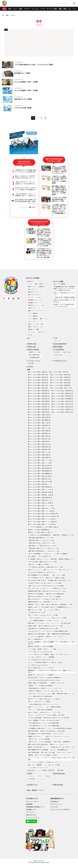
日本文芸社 (31, 363)
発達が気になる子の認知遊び (36, 594)
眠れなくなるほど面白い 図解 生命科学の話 (40, 465)
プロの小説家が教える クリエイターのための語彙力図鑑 (43, 726)
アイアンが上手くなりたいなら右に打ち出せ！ (41, 652)
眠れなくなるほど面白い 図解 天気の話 (62, 404)
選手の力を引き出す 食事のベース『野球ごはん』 (64, 301)
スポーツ (30, 281)
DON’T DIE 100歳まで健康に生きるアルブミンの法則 (42, 562)
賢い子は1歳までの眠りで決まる (37, 580)
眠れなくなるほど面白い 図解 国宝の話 (38, 396)
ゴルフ (15, 9)
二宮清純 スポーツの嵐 (34, 352)
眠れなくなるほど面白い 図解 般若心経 (38, 407)
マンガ (43, 9)
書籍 (60, 9)
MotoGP (30, 335)
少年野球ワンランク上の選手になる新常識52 (40, 685)
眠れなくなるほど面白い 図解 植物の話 (38, 399)
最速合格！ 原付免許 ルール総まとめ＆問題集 (40, 646)
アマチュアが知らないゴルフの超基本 (38, 654)
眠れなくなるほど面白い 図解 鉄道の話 (38, 404)
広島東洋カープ (42, 286)
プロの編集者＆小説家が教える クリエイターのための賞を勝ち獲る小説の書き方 (50, 728)
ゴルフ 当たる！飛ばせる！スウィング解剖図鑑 (41, 657)
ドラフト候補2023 (33, 313)
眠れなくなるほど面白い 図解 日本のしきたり (40, 500)
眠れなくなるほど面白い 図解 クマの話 (61, 388)
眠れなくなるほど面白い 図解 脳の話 (60, 380)
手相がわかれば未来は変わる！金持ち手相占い (53, 731)
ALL (4, 9)
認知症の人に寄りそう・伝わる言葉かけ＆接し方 (41, 607)
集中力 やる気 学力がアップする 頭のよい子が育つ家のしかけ (45, 599)
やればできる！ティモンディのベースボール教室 (41, 693)
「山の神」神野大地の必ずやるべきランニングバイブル (43, 704)
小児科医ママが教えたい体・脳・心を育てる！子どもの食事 (44, 583)
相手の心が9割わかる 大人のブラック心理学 (51, 626)
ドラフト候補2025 (33, 319)
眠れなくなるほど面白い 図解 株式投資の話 (40, 468)
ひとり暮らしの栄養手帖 (60, 554)
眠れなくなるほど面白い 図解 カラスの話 (39, 428)
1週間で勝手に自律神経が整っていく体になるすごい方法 (43, 551)
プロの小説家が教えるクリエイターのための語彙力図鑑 (43, 723)
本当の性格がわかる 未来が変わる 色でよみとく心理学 (43, 628)
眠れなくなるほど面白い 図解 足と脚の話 (39, 415)
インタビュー (31, 776)
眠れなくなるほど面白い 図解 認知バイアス (40, 484)
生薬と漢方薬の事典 (33, 752)
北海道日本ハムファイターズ (36, 300)
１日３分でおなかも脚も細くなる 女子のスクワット (42, 572)
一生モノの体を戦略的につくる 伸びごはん (40, 554)
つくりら (53, 807)
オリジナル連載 (52, 9)
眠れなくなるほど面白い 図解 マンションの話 (40, 505)
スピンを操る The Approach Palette (38, 665)
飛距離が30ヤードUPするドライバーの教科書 (40, 675)
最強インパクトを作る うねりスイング (61, 654)
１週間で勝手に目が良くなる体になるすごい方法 (41, 543)
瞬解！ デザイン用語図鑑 (35, 765)
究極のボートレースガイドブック (59, 744)
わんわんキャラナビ (58, 734)
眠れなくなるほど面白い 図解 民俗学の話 (39, 447)
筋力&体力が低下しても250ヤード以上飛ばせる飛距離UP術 (44, 677)
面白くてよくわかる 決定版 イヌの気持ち (46, 755)
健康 (64, 9)
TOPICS (29, 774)
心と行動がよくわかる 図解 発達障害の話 (39, 535)
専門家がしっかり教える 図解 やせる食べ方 (40, 532)
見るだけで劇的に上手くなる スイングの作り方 (41, 668)
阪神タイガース (32, 286)
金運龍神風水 (66, 742)
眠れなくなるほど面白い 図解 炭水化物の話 (40, 476)
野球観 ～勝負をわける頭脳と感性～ (38, 683)
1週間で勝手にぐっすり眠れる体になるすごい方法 (42, 546)
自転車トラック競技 (33, 329)
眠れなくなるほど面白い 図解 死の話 (38, 377)
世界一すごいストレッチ (50, 570)
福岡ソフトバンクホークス (35, 311)
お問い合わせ (30, 815)
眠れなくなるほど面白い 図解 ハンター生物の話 (41, 511)
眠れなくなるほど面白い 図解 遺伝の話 (62, 391)
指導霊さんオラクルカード (35, 736)
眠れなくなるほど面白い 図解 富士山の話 (39, 439)
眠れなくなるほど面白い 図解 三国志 (38, 385)
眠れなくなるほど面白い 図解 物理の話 (38, 409)
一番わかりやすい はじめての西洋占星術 (39, 742)
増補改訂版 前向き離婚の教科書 (61, 634)
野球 (9, 9)
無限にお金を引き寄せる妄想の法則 (38, 744)
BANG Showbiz (58, 785)
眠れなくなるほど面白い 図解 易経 (37, 372)
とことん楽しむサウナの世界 (52, 765)
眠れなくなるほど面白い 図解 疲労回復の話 (40, 487)
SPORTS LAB (31, 347)
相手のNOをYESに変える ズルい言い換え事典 (56, 718)
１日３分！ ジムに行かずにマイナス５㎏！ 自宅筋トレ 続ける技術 (46, 715)
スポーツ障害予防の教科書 (53, 707)
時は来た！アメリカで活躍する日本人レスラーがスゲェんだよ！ (64, 305)
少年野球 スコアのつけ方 (57, 683)
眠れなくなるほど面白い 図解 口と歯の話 (39, 423)
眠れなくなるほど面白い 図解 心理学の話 (39, 436)
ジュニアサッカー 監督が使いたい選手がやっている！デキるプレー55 (47, 636)
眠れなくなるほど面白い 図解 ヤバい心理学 (40, 463)
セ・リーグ (41, 779)
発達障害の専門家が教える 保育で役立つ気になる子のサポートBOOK (47, 591)
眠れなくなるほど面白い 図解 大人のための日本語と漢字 (43, 516)
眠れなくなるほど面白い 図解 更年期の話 (39, 431)
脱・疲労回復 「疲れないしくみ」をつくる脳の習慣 (42, 559)
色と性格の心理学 (66, 623)
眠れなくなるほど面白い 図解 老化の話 (62, 412)
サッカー (30, 284)
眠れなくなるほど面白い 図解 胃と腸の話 (39, 417)
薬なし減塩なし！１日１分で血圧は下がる (39, 556)
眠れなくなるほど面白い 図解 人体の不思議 (40, 481)
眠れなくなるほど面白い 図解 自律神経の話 (40, 497)
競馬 (20, 9)
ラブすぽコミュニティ (60, 361)
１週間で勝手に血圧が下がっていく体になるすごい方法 (43, 548)
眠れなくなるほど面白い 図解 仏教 (58, 372)
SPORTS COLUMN (33, 350)
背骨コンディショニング (34, 570)
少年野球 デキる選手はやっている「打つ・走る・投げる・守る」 (46, 691)
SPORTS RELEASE (59, 774)
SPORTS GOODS (58, 355)
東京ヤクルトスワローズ (34, 295)
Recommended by (24, 207)
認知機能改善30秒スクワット (65, 607)
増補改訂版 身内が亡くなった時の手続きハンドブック (43, 602)
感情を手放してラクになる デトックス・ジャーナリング (43, 623)
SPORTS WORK (67, 352)
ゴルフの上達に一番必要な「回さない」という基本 (42, 649)
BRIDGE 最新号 (58, 347)
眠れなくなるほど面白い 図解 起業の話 (38, 393)
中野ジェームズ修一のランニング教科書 (39, 702)
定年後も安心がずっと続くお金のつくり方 (62, 747)
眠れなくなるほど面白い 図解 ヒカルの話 (39, 452)
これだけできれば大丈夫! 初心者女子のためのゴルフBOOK (44, 680)
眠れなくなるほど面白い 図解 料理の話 (38, 412)
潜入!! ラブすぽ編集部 (60, 284)
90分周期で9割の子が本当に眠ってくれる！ (60, 580)
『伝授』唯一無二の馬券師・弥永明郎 (64, 297)
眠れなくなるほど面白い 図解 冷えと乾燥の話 (40, 503)
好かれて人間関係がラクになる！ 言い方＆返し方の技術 (43, 720)
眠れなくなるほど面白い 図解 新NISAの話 (39, 479)
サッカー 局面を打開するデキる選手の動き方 (40, 696)
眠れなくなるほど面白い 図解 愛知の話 (38, 391)
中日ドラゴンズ (32, 289)
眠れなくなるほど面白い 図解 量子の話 (62, 409)
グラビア (27, 9)
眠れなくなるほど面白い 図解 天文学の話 (39, 444)
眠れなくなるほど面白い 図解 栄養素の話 (39, 420)
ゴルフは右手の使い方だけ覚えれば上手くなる (41, 660)
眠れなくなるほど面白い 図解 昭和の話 (62, 396)
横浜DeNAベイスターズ (34, 292)
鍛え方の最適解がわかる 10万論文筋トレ (39, 575)
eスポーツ (42, 327)
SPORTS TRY (57, 352)
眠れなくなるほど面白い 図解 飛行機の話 (39, 455)
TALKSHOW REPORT (60, 344)
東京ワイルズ (42, 332)
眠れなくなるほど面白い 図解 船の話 (38, 383)
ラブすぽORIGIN (58, 350)
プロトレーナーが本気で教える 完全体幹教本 (40, 710)
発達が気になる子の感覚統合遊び (55, 594)
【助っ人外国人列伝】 (34, 355)
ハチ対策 (46, 776)
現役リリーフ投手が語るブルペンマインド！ (64, 294)
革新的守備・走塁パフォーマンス (66, 693)
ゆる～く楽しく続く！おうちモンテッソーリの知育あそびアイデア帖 (47, 588)
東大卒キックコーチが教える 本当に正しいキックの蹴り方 (44, 699)
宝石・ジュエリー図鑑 (59, 575)
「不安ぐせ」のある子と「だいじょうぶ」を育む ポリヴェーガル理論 (47, 618)
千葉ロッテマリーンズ (34, 308)
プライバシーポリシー (32, 801)
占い (69, 9)
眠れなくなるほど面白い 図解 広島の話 (62, 407)
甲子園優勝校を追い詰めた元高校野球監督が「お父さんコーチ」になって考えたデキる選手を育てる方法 (64, 288)
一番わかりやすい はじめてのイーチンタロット (58, 736)
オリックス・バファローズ (35, 297)
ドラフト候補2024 (33, 316)
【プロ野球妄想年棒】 (34, 357)
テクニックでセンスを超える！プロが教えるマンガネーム (44, 762)
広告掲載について (31, 809)
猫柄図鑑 (30, 755)
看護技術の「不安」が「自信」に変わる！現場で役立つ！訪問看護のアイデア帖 (50, 604)
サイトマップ (30, 812)
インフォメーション (33, 361)
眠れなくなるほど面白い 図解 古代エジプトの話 (41, 508)
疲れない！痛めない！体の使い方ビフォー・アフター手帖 (44, 712)
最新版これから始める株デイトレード (38, 747)
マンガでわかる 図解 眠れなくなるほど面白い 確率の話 (43, 527)
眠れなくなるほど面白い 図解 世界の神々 (39, 441)
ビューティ (35, 9)
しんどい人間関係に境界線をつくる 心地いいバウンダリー (44, 620)
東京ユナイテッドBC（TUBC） (36, 324)
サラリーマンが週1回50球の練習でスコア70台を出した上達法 (45, 662)
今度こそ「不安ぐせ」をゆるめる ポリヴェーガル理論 (43, 615)
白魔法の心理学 (32, 626)
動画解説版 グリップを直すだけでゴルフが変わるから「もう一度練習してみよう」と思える (51, 671)
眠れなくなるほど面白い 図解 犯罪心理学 (39, 449)
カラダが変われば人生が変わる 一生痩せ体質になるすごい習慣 (45, 567)
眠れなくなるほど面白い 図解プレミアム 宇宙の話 (42, 519)
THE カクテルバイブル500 (64, 752)
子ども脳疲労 (57, 596)
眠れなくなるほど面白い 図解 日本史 (38, 388)
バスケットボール (33, 321)
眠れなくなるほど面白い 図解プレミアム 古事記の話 (42, 521)
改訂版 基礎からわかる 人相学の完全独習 (39, 734)
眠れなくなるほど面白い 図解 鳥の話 (38, 380)
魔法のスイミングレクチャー (36, 707)
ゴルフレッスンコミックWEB (59, 809)
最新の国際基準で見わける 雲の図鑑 (38, 750)
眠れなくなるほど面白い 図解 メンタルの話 (40, 460)
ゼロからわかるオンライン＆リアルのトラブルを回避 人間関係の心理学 (48, 631)
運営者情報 (29, 804)
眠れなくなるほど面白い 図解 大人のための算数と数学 (43, 513)
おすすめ (30, 367)
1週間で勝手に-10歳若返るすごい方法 (63, 535)
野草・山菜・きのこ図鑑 (48, 752)
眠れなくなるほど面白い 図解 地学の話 (62, 401)
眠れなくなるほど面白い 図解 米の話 (38, 374)
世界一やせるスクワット (66, 570)
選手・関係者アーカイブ (35, 790)
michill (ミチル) (32, 785)
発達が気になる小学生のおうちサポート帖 (39, 596)
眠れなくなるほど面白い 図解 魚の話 (60, 374)
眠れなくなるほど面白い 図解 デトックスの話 (40, 489)
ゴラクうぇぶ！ (58, 340)
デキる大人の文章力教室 (34, 718)
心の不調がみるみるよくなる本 (36, 612)
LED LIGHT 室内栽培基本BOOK (59, 750)
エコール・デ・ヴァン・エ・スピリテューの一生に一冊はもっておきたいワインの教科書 (51, 758)
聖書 (7, 15)
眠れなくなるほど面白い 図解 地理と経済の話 (40, 492)
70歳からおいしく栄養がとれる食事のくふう (40, 564)
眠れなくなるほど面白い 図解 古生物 (60, 383)
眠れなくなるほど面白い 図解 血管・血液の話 (40, 495)
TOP (3, 15)
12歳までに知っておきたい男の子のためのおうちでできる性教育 (46, 586)
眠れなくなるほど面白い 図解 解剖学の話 (39, 425)
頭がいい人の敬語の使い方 (35, 639)
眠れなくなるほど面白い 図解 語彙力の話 (39, 433)
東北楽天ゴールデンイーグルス (36, 305)
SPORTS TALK (31, 344)
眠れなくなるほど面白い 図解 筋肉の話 (62, 393)
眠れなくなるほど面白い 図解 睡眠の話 (62, 399)
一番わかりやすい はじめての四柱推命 (39, 739)
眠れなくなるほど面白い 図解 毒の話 (60, 377)
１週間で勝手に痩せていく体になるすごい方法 (41, 540)
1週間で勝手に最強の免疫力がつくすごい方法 (40, 538)
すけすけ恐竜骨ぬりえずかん (36, 578)
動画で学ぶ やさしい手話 (35, 610)
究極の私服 (60, 770)
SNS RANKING (32, 779)
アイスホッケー (32, 332)
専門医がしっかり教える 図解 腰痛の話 (38, 530)
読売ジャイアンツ (44, 284)
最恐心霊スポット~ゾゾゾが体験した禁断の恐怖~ (41, 770)
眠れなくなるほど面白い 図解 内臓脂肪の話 (40, 473)
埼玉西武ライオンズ (33, 303)
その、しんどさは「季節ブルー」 (53, 610)
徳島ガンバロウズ (33, 327)
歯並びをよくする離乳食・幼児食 (55, 578)
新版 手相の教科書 (33, 731)
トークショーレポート (32, 817)
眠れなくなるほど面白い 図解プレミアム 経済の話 (42, 524)
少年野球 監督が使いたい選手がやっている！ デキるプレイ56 (45, 688)
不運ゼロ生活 (57, 742)
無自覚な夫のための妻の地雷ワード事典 (39, 634)
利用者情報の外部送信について (35, 807)
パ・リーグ (31, 781)
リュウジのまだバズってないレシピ (38, 767)
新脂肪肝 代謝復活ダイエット (67, 559)
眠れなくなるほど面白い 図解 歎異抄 (60, 385)
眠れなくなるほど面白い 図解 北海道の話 (39, 457)
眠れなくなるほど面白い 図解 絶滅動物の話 (40, 471)
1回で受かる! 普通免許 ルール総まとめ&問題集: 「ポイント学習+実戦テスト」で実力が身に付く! (51, 643)
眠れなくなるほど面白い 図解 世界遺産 (38, 401)
